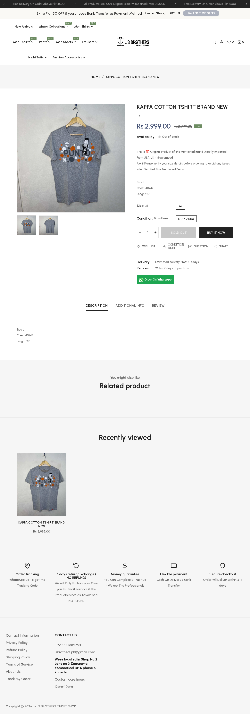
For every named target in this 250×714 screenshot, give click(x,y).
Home (95, 77)
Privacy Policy (17, 643)
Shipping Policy (18, 657)
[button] (241, 42)
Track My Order (18, 679)
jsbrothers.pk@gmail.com (75, 652)
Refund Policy (17, 650)
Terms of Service (19, 664)
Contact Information (22, 635)
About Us (13, 671)
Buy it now (216, 232)
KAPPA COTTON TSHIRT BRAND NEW (41, 524)
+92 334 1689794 (68, 645)
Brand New (186, 219)
